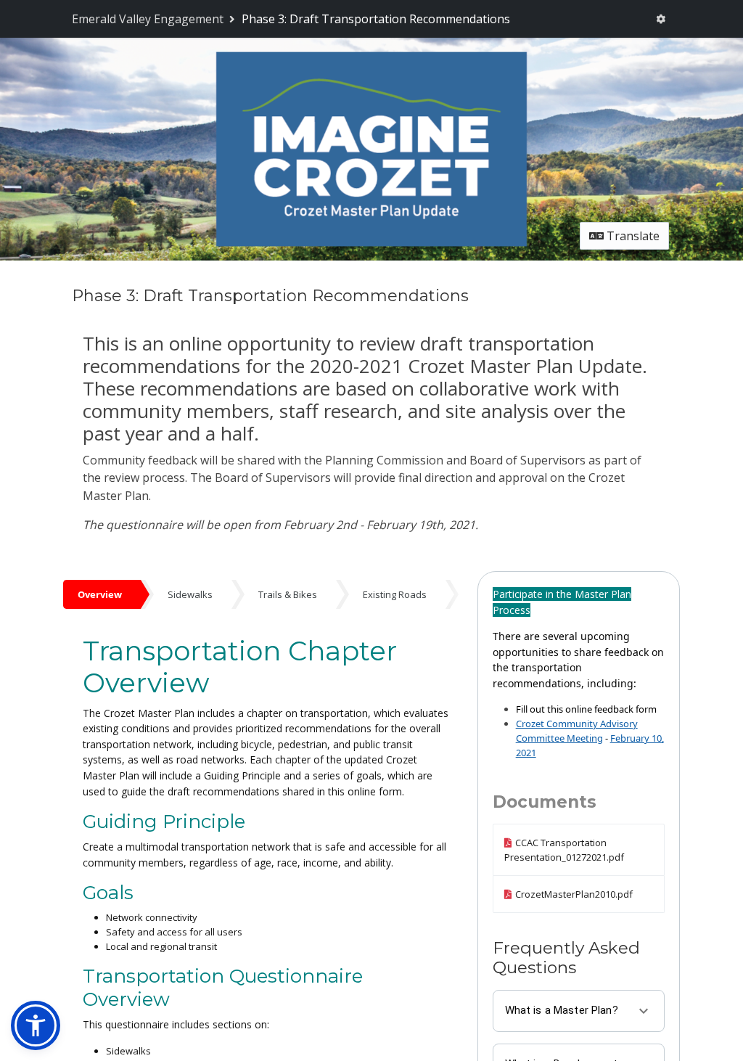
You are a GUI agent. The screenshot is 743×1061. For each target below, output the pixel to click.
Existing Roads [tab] (395, 594)
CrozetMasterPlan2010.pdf (574, 894)
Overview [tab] (100, 594)
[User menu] (660, 19)
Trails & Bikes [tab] (287, 594)
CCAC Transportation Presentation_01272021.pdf (564, 850)
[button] (36, 1025)
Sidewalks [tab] (190, 594)
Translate (632, 236)
